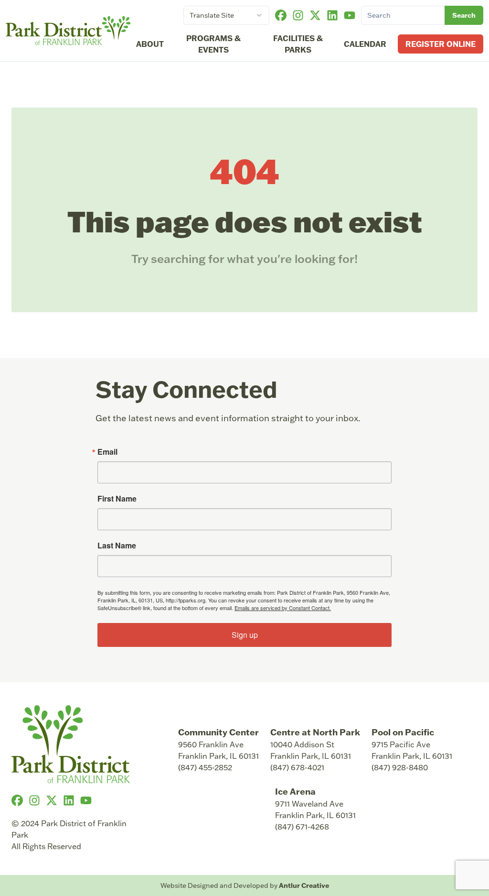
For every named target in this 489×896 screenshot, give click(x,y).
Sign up (245, 634)
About (150, 44)
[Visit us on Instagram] (298, 15)
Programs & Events (213, 44)
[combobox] (226, 15)
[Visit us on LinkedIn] (332, 15)
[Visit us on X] (315, 15)
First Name (117, 499)
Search (464, 15)
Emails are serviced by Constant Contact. (282, 608)
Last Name (116, 545)
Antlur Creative (304, 885)
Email (107, 452)
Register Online (440, 44)
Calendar (365, 44)
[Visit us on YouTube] (349, 15)
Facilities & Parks (298, 44)
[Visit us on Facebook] (281, 15)
